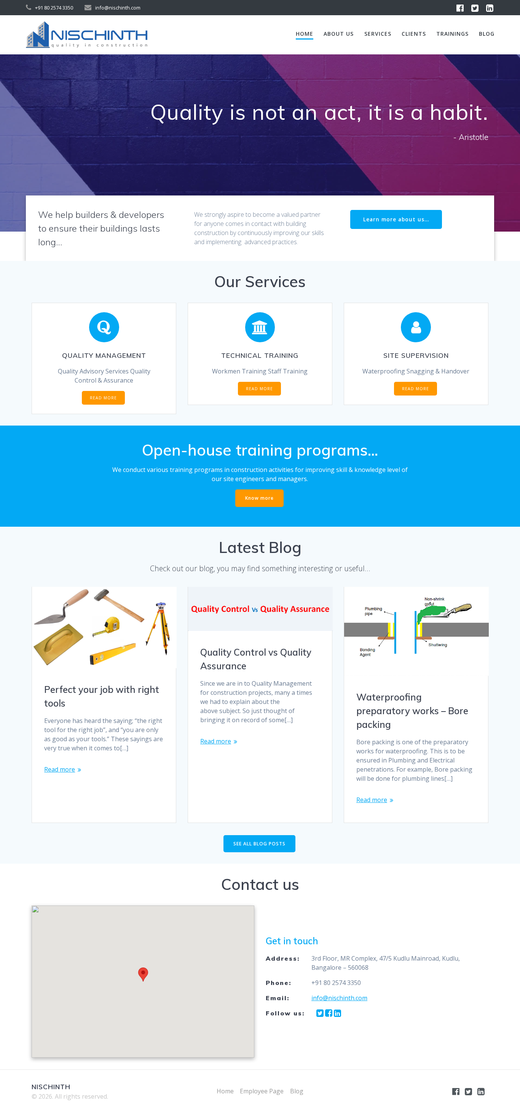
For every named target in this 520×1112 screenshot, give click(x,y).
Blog (486, 33)
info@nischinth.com (339, 998)
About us (339, 33)
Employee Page (262, 1091)
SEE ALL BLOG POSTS (259, 843)
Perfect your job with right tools (101, 696)
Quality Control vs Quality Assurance (255, 659)
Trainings (452, 33)
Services (377, 33)
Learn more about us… (396, 219)
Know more (259, 498)
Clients (414, 33)
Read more (59, 769)
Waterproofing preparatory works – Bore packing (412, 710)
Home (304, 33)
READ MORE (103, 397)
